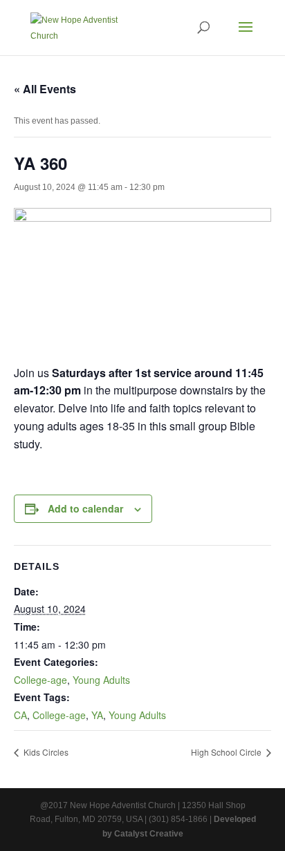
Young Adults (101, 680)
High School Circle (227, 752)
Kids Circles (44, 752)
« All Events (45, 89)
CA (20, 715)
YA (97, 715)
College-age (40, 680)
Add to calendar (85, 508)
